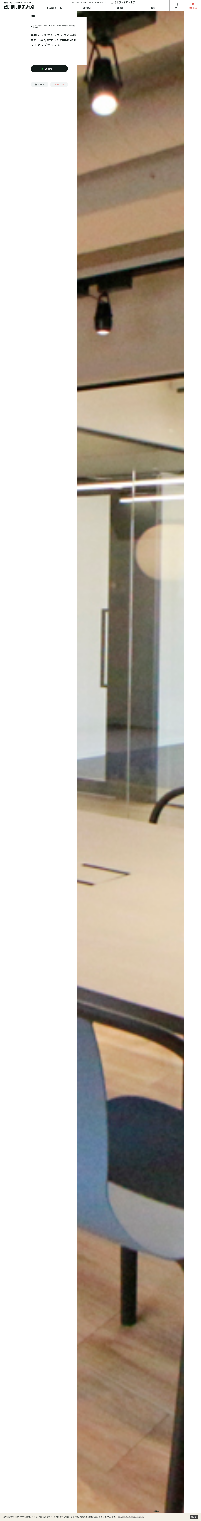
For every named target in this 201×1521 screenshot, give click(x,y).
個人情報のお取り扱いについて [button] (131, 1517)
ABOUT (120, 8)
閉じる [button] (193, 1517)
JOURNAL (87, 8)
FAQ (153, 8)
